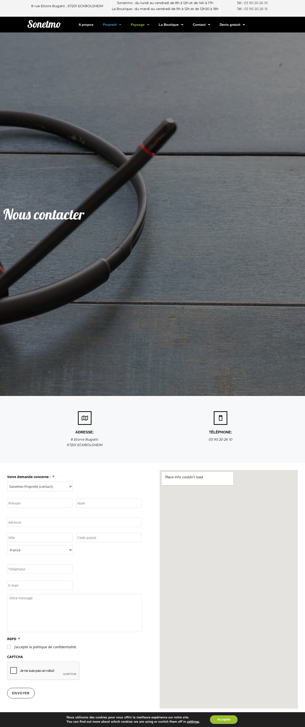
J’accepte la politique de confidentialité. (45, 647)
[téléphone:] (220, 418)
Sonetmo (44, 24)
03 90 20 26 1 (255, 9)
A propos (86, 24)
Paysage (138, 24)
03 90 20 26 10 (256, 3)
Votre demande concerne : (30, 477)
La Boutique (169, 24)
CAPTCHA (15, 657)
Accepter (223, 719)
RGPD (13, 639)
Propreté (110, 24)
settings (193, 722)
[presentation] (43, 671)
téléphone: (220, 432)
